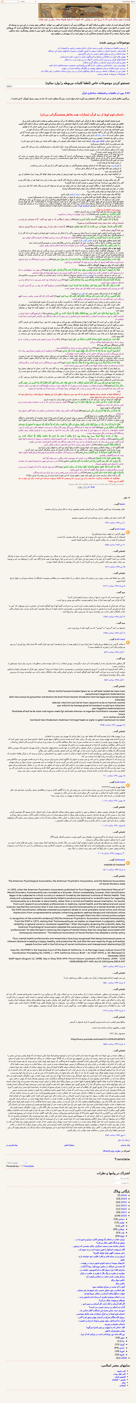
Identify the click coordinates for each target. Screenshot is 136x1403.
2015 (123, 1198)
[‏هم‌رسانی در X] (83, 487)
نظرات (124, 1182)
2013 (123, 1205)
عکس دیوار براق (118, 1279)
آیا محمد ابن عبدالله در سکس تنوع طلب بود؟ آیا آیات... (102, 1266)
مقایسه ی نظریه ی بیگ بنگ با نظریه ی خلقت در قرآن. (102, 1273)
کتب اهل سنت (119, 1373)
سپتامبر (120, 1229)
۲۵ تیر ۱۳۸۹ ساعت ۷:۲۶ (115, 566)
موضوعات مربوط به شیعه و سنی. (111, 73)
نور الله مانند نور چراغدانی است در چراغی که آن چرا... (102, 1334)
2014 (123, 1202)
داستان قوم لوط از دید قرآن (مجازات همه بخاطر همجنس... (100, 1313)
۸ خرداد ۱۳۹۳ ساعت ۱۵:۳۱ (114, 966)
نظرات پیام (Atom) (111, 1150)
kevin (122, 504)
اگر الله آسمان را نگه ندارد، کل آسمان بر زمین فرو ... (103, 1303)
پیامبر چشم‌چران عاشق (115, 1330)
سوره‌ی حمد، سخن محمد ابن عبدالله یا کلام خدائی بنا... (102, 1310)
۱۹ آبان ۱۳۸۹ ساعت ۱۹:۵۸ (114, 632)
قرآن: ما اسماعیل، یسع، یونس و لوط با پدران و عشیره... (101, 1320)
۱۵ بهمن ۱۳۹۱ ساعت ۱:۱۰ (114, 775)
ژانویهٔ (121, 1354)
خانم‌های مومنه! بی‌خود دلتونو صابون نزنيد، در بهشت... (102, 1263)
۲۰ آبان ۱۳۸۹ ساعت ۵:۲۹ (114, 652)
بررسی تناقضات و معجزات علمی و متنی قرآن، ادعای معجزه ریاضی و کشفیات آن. (91, 48)
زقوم (122, 1259)
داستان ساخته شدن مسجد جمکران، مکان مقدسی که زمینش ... (98, 1246)
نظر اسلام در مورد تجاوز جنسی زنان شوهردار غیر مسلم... (100, 1290)
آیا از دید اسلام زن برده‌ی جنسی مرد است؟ (107, 1307)
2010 (123, 1215)
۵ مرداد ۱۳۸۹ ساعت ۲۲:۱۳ (114, 585)
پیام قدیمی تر (11, 1145)
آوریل (121, 1344)
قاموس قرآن (120, 1376)
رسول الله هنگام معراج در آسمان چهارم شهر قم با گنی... (101, 1317)
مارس (121, 1347)
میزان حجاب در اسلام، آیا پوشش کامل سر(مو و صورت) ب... (99, 1239)
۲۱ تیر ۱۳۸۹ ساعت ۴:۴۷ (115, 522)
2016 (123, 1195)
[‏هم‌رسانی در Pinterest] (79, 487)
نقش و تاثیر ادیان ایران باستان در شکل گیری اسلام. (104, 62)
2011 (123, 1212)
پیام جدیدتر (125, 1145)
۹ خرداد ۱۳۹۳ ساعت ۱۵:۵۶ (114, 1044)
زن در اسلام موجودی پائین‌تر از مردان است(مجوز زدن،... (101, 1296)
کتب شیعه (121, 1371)
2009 (123, 1357)
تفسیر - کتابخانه (119, 1379)
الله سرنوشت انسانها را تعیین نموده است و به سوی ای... (101, 1249)
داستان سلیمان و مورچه (115, 1324)
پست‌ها (123, 1178)
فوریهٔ (121, 1351)
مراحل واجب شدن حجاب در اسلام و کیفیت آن (105, 1276)
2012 (123, 1208)
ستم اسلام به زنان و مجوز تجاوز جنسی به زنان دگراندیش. (102, 53)
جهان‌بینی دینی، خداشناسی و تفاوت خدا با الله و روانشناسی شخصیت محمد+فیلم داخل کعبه (87, 65)
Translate (28, 1166)
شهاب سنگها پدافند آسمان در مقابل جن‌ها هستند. (104, 1293)
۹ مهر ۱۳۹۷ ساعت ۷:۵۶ (115, 1135)
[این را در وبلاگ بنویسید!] (85, 487)
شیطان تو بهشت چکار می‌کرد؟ (112, 1300)
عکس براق (120, 1283)
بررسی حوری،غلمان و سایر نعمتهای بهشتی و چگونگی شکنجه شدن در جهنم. (94, 68)
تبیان (124, 1382)
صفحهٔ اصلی (69, 1145)
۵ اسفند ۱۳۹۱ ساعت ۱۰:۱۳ (113, 825)
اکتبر (122, 1225)
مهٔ (123, 1341)
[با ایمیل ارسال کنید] (87, 487)
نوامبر (121, 1222)
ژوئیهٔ (122, 1235)
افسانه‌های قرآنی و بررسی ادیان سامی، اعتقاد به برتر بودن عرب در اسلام (95, 59)
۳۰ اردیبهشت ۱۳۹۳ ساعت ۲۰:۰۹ (111, 853)
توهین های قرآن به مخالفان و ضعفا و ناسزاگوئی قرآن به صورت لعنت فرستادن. (93, 56)
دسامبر (121, 1219)
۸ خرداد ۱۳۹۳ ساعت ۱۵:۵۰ (114, 982)
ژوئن (122, 1337)
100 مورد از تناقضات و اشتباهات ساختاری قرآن (106, 93)
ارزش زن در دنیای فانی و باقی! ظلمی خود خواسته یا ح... (101, 1256)
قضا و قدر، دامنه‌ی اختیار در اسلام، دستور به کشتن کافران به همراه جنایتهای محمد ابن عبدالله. (87, 50)
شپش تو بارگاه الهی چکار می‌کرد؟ (110, 1242)
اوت (122, 1232)
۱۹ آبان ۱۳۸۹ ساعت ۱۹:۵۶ (114, 616)
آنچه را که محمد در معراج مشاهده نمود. (108, 1286)
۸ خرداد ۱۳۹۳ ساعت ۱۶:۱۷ (114, 1010)
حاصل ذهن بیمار (98, 141)
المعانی (122, 1385)
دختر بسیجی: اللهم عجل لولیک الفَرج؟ (109, 1252)
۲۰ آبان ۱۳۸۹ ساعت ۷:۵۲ (114, 679)
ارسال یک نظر (124, 1140)
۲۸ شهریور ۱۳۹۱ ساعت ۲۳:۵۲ (112, 724)
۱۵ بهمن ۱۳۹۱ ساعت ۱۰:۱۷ (113, 800)
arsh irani (120, 528)
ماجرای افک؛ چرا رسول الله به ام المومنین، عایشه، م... (102, 1269)
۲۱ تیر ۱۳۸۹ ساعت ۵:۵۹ (115, 544)
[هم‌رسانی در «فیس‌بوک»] (81, 487)
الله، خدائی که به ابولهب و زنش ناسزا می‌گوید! (105, 1327)
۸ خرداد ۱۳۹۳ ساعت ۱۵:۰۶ (114, 869)
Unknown (120, 859)
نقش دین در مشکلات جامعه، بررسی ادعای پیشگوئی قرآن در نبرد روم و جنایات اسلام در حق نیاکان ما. (83, 71)
